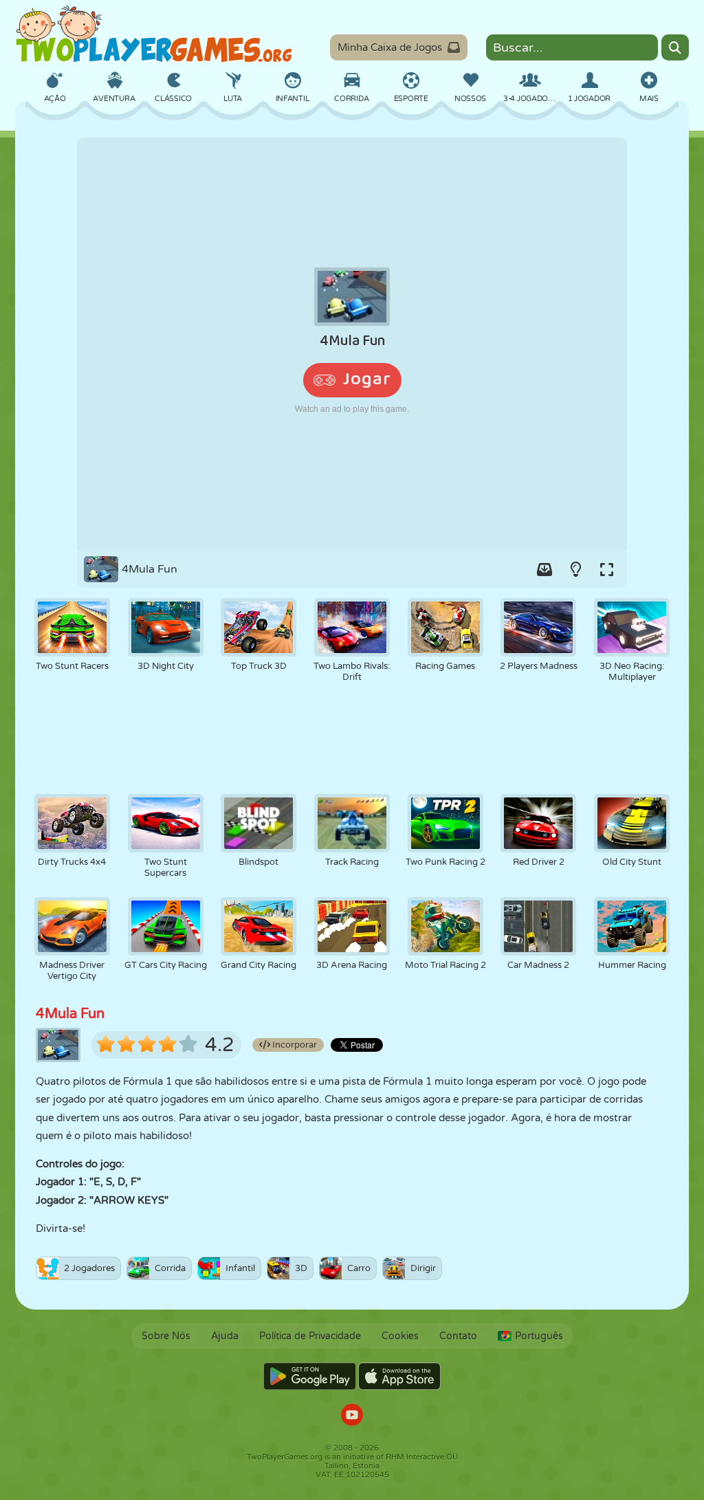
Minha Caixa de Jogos (390, 47)
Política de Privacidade (310, 1336)
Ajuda (225, 1336)
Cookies (400, 1336)
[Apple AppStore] (399, 1376)
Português (539, 1336)
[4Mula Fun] (352, 343)
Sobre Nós (166, 1336)
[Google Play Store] (309, 1376)
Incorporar (293, 1044)
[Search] (675, 47)
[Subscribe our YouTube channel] (352, 1416)
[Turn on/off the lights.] (575, 569)
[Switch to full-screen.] (606, 569)
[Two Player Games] (154, 34)
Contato (458, 1336)
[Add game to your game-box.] (544, 569)
